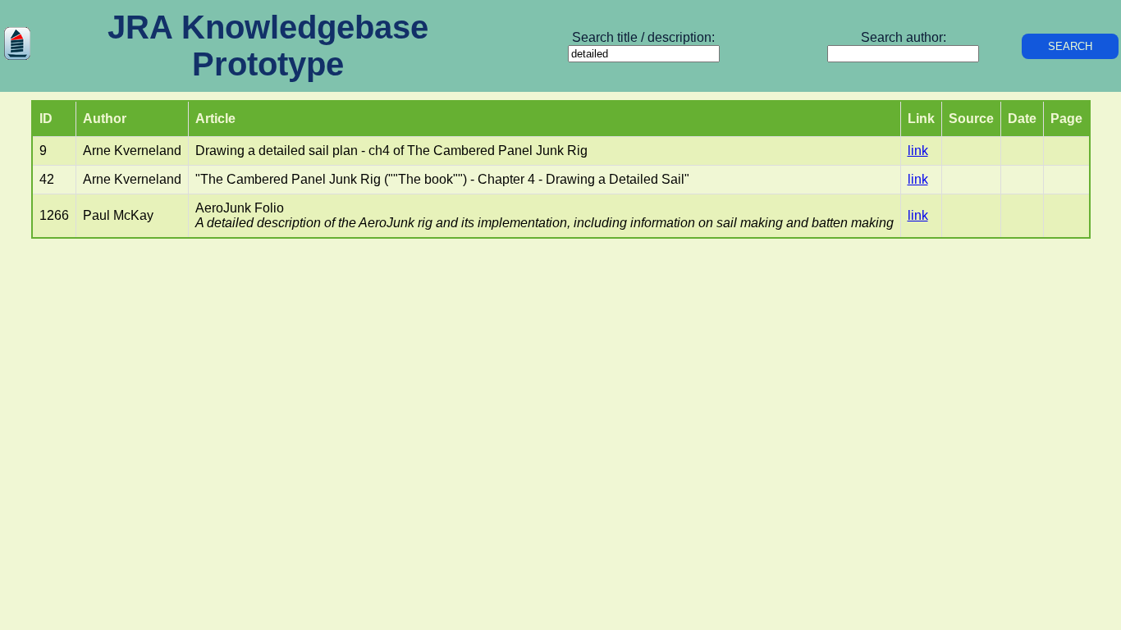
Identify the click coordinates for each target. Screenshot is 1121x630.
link (918, 151)
